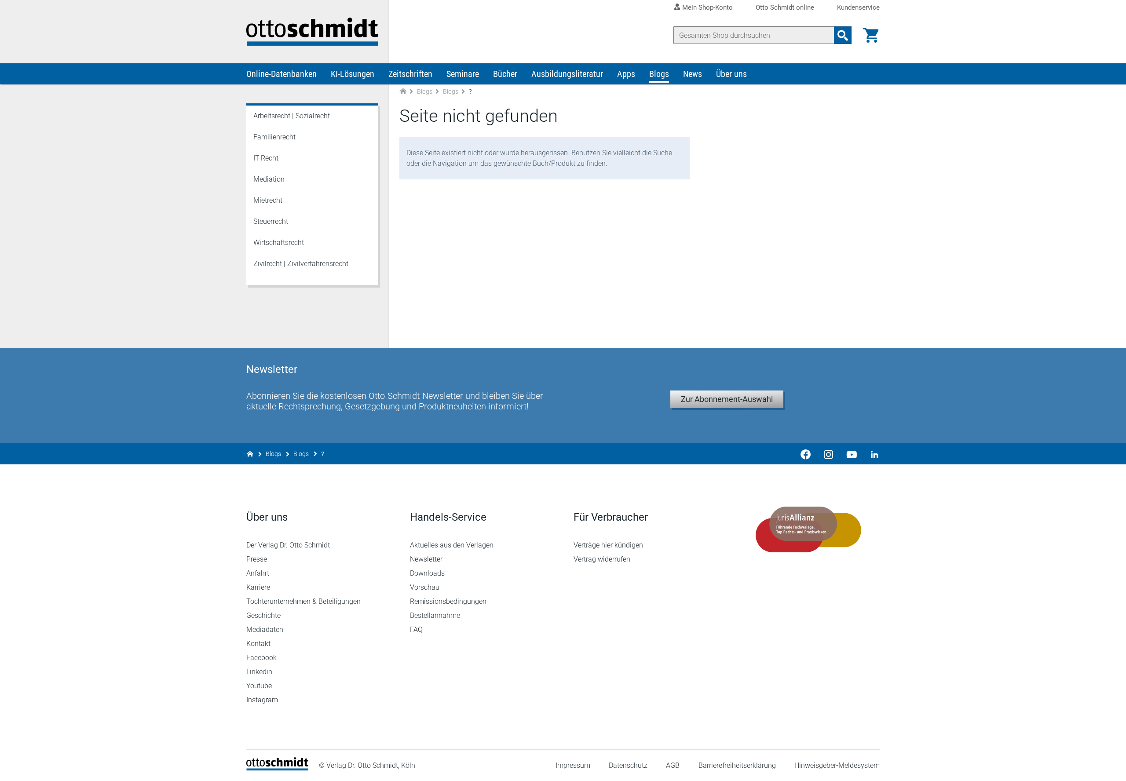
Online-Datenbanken (281, 74)
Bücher (505, 74)
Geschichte (263, 615)
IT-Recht (265, 158)
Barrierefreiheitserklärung (737, 765)
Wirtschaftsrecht (278, 242)
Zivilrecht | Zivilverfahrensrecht (300, 263)
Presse (256, 559)
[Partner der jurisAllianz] (808, 529)
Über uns (731, 74)
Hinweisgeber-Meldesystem (837, 765)
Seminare (462, 74)
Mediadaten (264, 629)
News (692, 74)
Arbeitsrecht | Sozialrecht (291, 116)
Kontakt (258, 643)
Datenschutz (628, 765)
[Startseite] (277, 768)
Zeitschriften (410, 74)
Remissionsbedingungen (448, 601)
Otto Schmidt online (785, 7)
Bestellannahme (435, 615)
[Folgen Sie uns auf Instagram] (828, 454)
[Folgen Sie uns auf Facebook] (805, 454)
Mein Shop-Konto (707, 7)
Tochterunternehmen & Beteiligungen (303, 601)
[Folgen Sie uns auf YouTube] (851, 454)
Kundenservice (858, 7)
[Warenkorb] (871, 35)
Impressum (573, 765)
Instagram (262, 700)
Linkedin (259, 672)
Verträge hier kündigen (608, 545)
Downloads (427, 573)
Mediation (269, 179)
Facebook (261, 657)
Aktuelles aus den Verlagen (452, 545)
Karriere (258, 587)
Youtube (259, 686)
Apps (626, 74)
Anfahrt (257, 573)
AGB (673, 765)
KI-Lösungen (352, 74)
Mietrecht (267, 200)
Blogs (659, 74)
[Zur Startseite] (402, 91)
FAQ (416, 629)
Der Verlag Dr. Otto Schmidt (288, 545)
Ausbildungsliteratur (567, 74)
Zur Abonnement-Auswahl (727, 399)
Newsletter (426, 559)
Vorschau (424, 587)
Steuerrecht (270, 221)
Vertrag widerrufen (602, 559)
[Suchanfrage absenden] (843, 35)
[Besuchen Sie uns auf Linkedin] (872, 454)
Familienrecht (274, 137)
